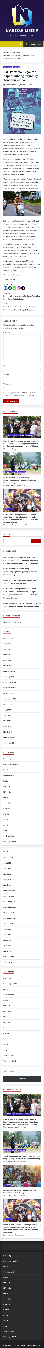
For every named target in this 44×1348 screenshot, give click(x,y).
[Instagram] (19, 288)
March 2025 (7, 732)
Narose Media (11, 85)
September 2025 (9, 699)
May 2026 (7, 654)
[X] (10, 288)
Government (8, 67)
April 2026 (7, 660)
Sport (5, 825)
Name (6, 366)
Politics (6, 808)
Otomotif (16, 67)
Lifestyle (7, 792)
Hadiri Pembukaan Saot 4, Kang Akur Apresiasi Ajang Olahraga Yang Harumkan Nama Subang (20, 480)
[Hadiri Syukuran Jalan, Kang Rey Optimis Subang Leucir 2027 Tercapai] (22, 1176)
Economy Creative (18, 435)
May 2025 (7, 721)
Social (5, 819)
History (6, 781)
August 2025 (8, 704)
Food (5, 770)
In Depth (6, 786)
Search (6, 534)
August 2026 (8, 638)
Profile (6, 814)
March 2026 (7, 666)
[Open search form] (21, 44)
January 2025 (8, 743)
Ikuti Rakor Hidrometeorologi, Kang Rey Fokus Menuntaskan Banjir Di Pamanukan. (20, 307)
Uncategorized (9, 841)
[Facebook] (6, 288)
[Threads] (23, 288)
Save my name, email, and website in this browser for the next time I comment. (21, 394)
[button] (3, 44)
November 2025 (9, 688)
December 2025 (9, 682)
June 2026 (7, 649)
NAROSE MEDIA (22, 30)
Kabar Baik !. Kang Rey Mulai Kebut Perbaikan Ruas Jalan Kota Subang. (21, 296)
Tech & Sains (8, 836)
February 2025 (9, 737)
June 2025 (7, 715)
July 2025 (7, 710)
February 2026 (9, 671)
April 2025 (7, 726)
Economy (8, 435)
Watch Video (36, 44)
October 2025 (8, 693)
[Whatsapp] (14, 288)
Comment (7, 332)
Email (6, 375)
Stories (6, 830)
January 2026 (8, 677)
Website (6, 384)
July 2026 (7, 643)
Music (5, 797)
